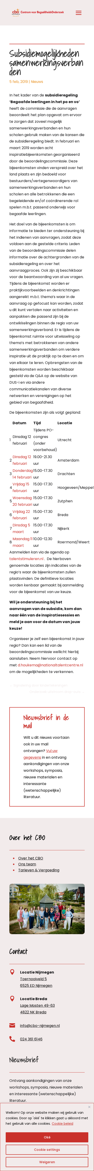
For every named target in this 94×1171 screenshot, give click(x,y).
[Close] (89, 1107)
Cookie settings (47, 1149)
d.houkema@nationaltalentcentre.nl (50, 665)
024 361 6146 (31, 1039)
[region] (47, 1137)
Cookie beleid (62, 1123)
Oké (47, 1137)
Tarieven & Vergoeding (38, 870)
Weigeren (47, 1162)
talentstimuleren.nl (26, 558)
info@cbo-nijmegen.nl (40, 1025)
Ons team (27, 864)
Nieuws (37, 81)
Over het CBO (30, 858)
